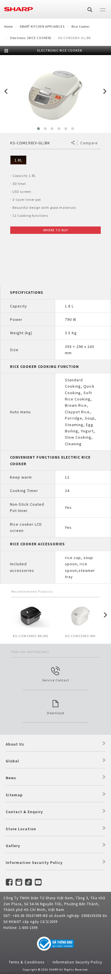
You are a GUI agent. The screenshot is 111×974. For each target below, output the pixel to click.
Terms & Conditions (26, 962)
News (11, 777)
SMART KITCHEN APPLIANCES (42, 27)
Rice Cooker (80, 27)
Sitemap (14, 794)
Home (8, 27)
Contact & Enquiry (24, 811)
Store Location (21, 828)
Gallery (13, 845)
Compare (89, 142)
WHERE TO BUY (55, 230)
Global (12, 761)
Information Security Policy (34, 862)
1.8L (18, 160)
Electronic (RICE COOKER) (31, 38)
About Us (15, 744)
